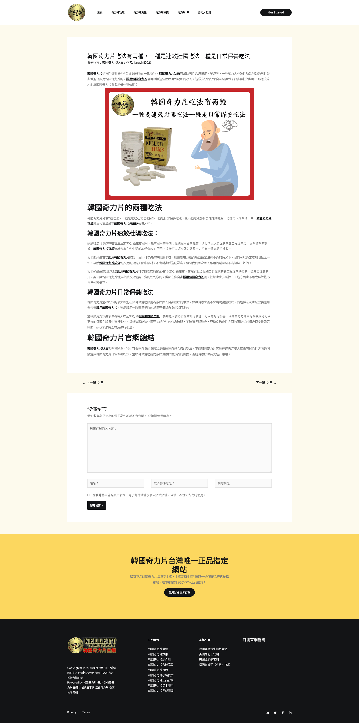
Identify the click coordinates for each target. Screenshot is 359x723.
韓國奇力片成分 (109, 263)
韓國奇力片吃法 (112, 62)
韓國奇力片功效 (169, 73)
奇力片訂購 (204, 12)
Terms (86, 712)
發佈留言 (93, 62)
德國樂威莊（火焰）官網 (214, 664)
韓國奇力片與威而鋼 (161, 690)
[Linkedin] (290, 712)
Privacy (71, 712)
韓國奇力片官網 (103, 249)
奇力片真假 (140, 12)
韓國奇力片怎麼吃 (126, 224)
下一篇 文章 (266, 383)
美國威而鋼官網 (209, 659)
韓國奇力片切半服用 (161, 685)
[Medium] (267, 712)
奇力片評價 (162, 12)
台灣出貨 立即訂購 (179, 592)
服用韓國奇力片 (136, 79)
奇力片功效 (118, 12)
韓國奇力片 (94, 73)
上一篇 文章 (92, 383)
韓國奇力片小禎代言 (161, 675)
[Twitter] (275, 712)
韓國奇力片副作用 (159, 659)
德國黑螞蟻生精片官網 (213, 649)
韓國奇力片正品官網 (161, 680)
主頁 (99, 12)
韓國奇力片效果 (158, 654)
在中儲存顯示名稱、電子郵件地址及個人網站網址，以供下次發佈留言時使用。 (149, 495)
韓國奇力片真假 (158, 670)
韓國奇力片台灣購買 (161, 664)
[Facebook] (282, 712)
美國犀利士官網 (209, 654)
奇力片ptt (183, 12)
